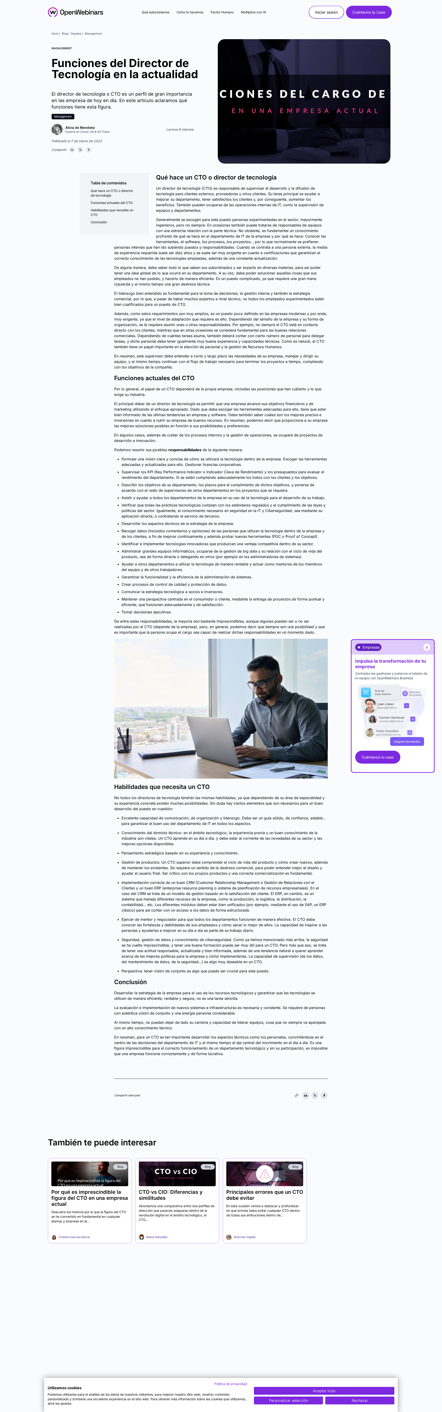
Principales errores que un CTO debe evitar (264, 1195)
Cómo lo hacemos (190, 12)
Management (93, 33)
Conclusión (99, 222)
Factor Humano (222, 12)
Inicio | (56, 33)
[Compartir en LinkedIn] (72, 150)
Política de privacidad (230, 1384)
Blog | (65, 33)
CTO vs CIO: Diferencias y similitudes (171, 1195)
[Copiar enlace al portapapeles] (296, 1095)
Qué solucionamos (155, 12)
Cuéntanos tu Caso (368, 12)
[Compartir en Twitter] (80, 150)
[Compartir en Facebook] (88, 150)
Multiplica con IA (253, 12)
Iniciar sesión (326, 12)
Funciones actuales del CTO (112, 203)
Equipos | (77, 33)
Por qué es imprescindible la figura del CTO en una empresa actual (89, 1198)
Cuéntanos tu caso (378, 757)
